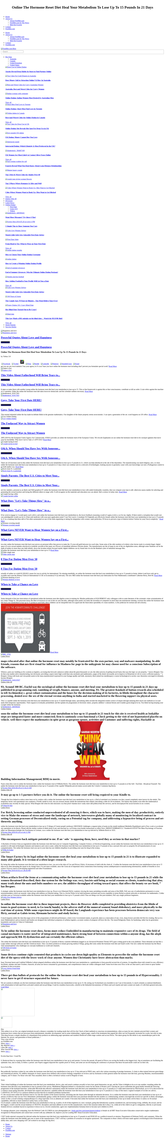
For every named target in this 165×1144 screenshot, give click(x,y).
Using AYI (14, 209)
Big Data (8, 57)
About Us (8, 19)
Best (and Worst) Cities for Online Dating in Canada (25, 118)
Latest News (9, 203)
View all (8, 102)
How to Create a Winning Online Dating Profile (23, 263)
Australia (13, 59)
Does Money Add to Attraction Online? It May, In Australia (28, 80)
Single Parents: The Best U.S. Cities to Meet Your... (30, 475)
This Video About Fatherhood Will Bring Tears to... (30, 375)
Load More (5, 987)
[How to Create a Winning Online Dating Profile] (10, 259)
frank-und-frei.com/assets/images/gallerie (86, 1111)
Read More (113, 366)
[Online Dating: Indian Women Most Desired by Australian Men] (16, 94)
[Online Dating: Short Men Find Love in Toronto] (17, 104)
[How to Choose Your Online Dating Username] (13, 250)
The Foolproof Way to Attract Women (23, 423)
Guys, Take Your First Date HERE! (21, 400)
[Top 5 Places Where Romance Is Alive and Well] (18, 179)
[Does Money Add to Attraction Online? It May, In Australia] (20, 76)
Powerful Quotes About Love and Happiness (26, 337)
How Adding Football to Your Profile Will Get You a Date (27, 281)
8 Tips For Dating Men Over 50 (19, 559)
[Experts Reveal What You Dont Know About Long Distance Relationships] (16, 161)
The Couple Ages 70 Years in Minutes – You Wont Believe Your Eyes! (31, 301)
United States (14, 65)
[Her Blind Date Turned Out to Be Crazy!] (19, 305)
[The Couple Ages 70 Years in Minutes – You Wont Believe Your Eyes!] (13, 296)
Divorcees (9, 201)
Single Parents (10, 325)
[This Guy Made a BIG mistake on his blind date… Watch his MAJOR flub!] (9, 314)
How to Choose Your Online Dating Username (22, 255)
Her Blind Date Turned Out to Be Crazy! (21, 310)
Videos (12, 211)
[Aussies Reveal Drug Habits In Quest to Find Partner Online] (15, 67)
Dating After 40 (10, 199)
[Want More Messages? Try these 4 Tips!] (15, 213)
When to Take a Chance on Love (19, 584)
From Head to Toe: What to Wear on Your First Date (25, 244)
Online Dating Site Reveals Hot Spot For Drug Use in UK (27, 128)
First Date (13, 207)
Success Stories (10, 327)
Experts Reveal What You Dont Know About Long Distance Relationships (33, 166)
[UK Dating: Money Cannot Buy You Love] (14, 133)
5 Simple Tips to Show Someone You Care (21, 226)
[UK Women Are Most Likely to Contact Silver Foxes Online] (15, 150)
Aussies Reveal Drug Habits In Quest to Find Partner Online (28, 71)
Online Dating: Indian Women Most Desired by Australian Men (29, 98)
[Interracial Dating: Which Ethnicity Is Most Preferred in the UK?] (12, 142)
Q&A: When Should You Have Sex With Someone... (30, 448)
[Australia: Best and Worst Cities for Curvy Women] (24, 85)
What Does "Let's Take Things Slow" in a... (26, 500)
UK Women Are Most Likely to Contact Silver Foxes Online (28, 155)
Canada (12, 61)
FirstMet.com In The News (19, 23)
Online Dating (10, 205)
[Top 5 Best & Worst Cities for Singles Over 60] (13, 170)
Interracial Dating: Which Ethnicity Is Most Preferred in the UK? (30, 146)
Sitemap (8, 1134)
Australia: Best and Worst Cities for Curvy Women (24, 89)
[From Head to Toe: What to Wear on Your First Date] (12, 239)
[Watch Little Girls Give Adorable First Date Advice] (15, 231)
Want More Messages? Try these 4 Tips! (20, 217)
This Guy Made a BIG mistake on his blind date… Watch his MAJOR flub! (34, 318)
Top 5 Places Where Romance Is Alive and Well (23, 183)
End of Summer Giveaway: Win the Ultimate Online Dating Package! (31, 272)
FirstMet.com (10, 29)
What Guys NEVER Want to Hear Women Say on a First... (35, 529)
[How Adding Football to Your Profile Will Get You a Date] (14, 277)
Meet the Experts (16, 25)
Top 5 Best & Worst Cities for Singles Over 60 (22, 175)
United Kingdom (16, 63)
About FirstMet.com (17, 21)
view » (8, 1043)
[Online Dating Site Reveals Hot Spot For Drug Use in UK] (17, 124)
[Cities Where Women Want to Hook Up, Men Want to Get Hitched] (30, 188)
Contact (8, 27)
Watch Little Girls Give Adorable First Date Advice (24, 235)
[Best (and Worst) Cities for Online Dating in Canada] (14, 113)
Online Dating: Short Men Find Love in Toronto (23, 109)
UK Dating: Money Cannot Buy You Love (21, 137)
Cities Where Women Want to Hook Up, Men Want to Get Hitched (30, 192)
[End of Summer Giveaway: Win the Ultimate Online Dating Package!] (15, 268)
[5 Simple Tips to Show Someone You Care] (20, 222)
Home (7, 17)
